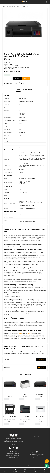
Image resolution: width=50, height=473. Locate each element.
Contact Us (35, 438)
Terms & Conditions (9, 455)
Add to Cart (17, 78)
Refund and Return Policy (13, 457)
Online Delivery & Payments (13, 453)
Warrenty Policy (17, 455)
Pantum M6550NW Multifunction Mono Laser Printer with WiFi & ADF (25, 418)
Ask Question (41, 367)
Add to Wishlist (8, 83)
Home (4, 6)
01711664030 (37, 458)
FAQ (43, 438)
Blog (40, 438)
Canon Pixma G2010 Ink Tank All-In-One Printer (9, 392)
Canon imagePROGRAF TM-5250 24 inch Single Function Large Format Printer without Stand (9, 418)
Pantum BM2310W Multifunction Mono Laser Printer (40, 418)
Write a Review (41, 359)
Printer (17, 234)
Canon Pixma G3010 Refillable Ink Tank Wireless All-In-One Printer (40, 393)
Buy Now (6, 399)
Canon (10, 64)
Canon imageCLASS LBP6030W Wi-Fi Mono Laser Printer (25, 393)
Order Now (26, 78)
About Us (30, 438)
